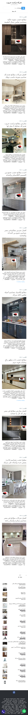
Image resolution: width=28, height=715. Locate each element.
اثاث (4, 698)
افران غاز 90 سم (22, 701)
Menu (13, 11)
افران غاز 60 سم (8, 700)
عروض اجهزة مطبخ (6, 706)
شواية (16, 706)
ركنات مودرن (22, 704)
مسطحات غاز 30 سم (7, 708)
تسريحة (3, 702)
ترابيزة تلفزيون (9, 702)
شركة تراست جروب (14, 2)
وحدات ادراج (13, 713)
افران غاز (15, 700)
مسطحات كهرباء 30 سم (10, 710)
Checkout (22, 698)
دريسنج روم (10, 703)
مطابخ (22, 713)
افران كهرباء (14, 701)
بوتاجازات (15, 702)
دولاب (5, 703)
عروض (12, 706)
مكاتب (18, 713)
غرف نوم (24, 707)
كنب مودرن (22, 708)
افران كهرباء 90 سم (22, 702)
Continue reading (20, 282)
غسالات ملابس (11, 707)
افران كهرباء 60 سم (6, 701)
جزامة (15, 703)
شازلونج (17, 704)
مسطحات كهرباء (19, 710)
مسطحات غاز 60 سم (19, 709)
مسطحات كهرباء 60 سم (19, 712)
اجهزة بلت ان (20, 700)
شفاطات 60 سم (6, 704)
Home (18, 698)
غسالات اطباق (18, 707)
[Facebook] (14, 692)
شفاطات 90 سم (22, 706)
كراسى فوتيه (4, 707)
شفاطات (12, 704)
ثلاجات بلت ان (21, 703)
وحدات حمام (7, 713)
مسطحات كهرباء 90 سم (8, 712)
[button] (24, 711)
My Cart (8, 698)
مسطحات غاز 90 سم (9, 709)
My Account (13, 698)
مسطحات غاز (16, 708)
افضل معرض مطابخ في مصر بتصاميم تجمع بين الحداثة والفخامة (15, 233)
